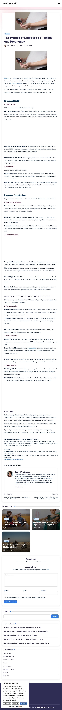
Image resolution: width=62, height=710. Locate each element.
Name (6, 590)
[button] (18, 487)
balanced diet (32, 348)
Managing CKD (7, 666)
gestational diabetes (16, 83)
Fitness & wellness (8, 659)
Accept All (23, 703)
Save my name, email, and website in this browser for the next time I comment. (26, 597)
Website (43, 590)
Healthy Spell (10, 3)
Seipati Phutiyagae (22, 472)
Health (7, 33)
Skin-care (6, 675)
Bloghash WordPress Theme (45, 707)
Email (25, 590)
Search (6, 612)
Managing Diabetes (8, 669)
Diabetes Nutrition (8, 656)
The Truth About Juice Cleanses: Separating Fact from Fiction (22, 627)
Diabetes (6, 78)
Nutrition (5, 672)
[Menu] (59, 3)
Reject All (15, 703)
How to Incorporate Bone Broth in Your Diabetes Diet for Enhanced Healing (25, 631)
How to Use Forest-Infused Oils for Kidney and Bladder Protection (23, 639)
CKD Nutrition (7, 653)
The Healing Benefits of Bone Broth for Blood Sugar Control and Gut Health (26, 643)
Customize (7, 703)
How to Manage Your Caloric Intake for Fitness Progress (20, 635)
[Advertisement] (31, 132)
